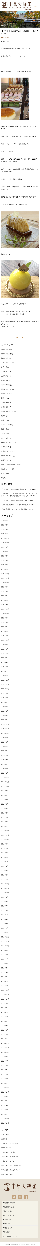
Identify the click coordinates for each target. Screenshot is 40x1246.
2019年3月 (4, 817)
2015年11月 (5, 994)
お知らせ (4, 402)
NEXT (23, 338)
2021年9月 (4, 693)
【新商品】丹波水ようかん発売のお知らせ (15, 505)
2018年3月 (4, 870)
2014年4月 (4, 1070)
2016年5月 (4, 968)
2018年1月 (4, 879)
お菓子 (3, 420)
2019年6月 (4, 804)
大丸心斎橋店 (5, 354)
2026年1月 (4, 534)
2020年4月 (4, 760)
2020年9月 (4, 737)
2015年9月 (4, 1003)
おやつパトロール (7, 455)
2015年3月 (4, 1030)
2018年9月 (4, 844)
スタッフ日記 (5, 424)
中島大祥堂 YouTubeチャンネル (12, 1165)
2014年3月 (4, 1074)
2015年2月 (4, 1034)
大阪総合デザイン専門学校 (9, 1143)
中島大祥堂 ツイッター (9, 1161)
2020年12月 (5, 724)
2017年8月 (4, 901)
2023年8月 (4, 622)
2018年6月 (4, 857)
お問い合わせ (8, 1227)
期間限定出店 (5, 358)
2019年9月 (4, 791)
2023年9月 (4, 618)
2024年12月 (5, 574)
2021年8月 (4, 698)
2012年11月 (5, 1123)
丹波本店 (4, 447)
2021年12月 (5, 680)
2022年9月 (4, 644)
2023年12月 (5, 609)
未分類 (3, 478)
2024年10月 (5, 582)
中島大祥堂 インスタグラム (10, 1156)
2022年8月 (4, 649)
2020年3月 (4, 764)
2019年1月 (4, 826)
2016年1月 (4, 986)
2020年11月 (5, 729)
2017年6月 (4, 910)
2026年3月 (4, 529)
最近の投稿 (4, 394)
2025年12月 (5, 538)
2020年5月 (4, 755)
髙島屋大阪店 (5, 349)
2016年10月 (5, 946)
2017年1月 (4, 932)
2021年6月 (4, 702)
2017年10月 (5, 892)
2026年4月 (4, 525)
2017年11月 (5, 888)
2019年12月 (5, 777)
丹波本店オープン (7, 411)
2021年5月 (4, 706)
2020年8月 (4, 742)
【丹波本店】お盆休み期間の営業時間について (16, 489)
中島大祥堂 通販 (7, 1174)
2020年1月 (4, 773)
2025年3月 (4, 560)
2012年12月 (5, 1118)
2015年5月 (4, 1021)
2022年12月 (5, 640)
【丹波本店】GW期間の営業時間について (14, 500)
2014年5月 (4, 1065)
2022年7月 (4, 653)
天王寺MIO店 (5, 385)
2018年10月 (5, 839)
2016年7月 (4, 959)
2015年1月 (4, 1039)
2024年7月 (4, 596)
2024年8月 (4, 591)
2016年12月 (5, 937)
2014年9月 (4, 1056)
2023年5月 (4, 631)
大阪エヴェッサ (6, 1148)
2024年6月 (4, 600)
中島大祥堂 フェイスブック (10, 1170)
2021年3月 (4, 715)
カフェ (3, 433)
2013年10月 (5, 1092)
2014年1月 (4, 1083)
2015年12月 (5, 990)
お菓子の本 (4, 460)
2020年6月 (4, 751)
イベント (4, 473)
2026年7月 (4, 520)
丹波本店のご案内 (9, 1202)
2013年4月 (4, 1105)
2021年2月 (4, 720)
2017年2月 (4, 928)
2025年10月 (5, 542)
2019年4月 (4, 813)
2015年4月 (4, 1025)
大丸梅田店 (4, 371)
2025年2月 (4, 565)
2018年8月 (4, 848)
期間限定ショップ (7, 442)
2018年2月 (4, 875)
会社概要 (6, 1231)
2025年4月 (4, 556)
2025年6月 (4, 551)
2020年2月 (4, 768)
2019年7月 (4, 799)
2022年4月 (4, 662)
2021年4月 (4, 711)
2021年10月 (5, 689)
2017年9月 (4, 897)
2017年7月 (4, 906)
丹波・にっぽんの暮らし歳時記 (11, 464)
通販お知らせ (5, 389)
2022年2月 (4, 671)
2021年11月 (5, 684)
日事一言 (4, 398)
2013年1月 (4, 1114)
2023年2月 (4, 636)
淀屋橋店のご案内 (9, 1206)
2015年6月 (4, 1017)
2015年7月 (4, 1012)
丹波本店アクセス (7, 451)
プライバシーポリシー (10, 1236)
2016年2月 (4, 981)
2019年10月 (5, 786)
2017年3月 (4, 923)
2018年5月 (4, 861)
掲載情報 (4, 429)
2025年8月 (4, 547)
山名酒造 (4, 1139)
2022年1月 (4, 675)
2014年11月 (5, 1048)
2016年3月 (4, 977)
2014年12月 (5, 1043)
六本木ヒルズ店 (6, 362)
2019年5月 (4, 808)
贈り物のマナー (6, 469)
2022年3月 (4, 667)
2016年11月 (5, 941)
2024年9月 (4, 587)
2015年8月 (4, 1008)
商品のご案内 (8, 1211)
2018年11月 (5, 835)
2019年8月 (4, 795)
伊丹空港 (4, 367)
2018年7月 (4, 853)
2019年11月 (5, 782)
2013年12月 (5, 1087)
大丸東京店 (4, 376)
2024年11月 (5, 578)
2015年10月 (5, 999)
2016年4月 (4, 972)
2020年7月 (4, 746)
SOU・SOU (5, 1134)
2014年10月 (5, 1052)
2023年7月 (4, 627)
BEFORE (17, 338)
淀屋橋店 (4, 380)
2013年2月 (4, 1110)
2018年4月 (4, 866)
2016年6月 (4, 963)
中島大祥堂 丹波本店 (8, 1152)
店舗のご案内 (8, 1219)
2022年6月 (4, 658)
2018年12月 (5, 830)
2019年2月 (4, 822)
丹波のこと (4, 407)
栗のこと (4, 416)
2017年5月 (4, 915)
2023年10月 (5, 613)
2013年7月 (4, 1101)
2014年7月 (4, 1061)
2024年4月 (4, 605)
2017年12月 (5, 884)
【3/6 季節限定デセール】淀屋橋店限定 (14, 509)
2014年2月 (4, 1079)
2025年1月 (4, 569)
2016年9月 (4, 950)
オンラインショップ (10, 1215)
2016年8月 (4, 955)
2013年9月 (4, 1096)
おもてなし (4, 438)
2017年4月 (4, 919)
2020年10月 (5, 733)
